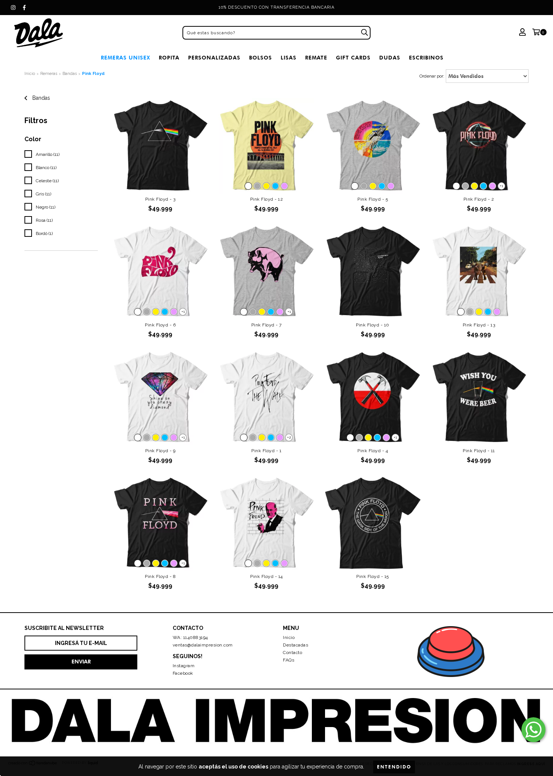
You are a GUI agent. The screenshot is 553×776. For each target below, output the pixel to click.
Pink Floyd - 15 (372, 576)
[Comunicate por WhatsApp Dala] (533, 729)
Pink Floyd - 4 (372, 450)
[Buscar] (365, 33)
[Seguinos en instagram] (13, 7)
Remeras (48, 73)
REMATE (316, 58)
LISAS (288, 58)
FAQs (288, 660)
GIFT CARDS (353, 58)
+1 (501, 186)
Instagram (184, 665)
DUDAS (389, 58)
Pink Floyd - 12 (266, 199)
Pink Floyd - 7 (266, 325)
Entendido (394, 767)
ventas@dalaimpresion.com (203, 645)
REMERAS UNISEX (125, 58)
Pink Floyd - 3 (160, 199)
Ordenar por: (431, 76)
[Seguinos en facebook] (24, 7)
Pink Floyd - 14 (266, 576)
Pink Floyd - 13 (479, 325)
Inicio (29, 73)
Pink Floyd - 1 (266, 450)
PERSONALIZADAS (214, 58)
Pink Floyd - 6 (160, 325)
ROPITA (169, 58)
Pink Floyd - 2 (478, 199)
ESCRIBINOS (426, 58)
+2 (289, 437)
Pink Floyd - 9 (160, 450)
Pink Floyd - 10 (372, 325)
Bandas (69, 73)
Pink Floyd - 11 (479, 450)
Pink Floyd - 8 (160, 576)
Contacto (292, 652)
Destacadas (295, 645)
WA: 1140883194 (190, 637)
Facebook (183, 673)
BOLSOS (260, 58)
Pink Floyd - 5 (372, 199)
